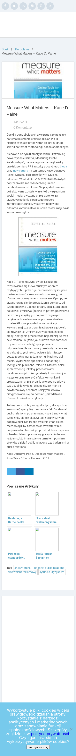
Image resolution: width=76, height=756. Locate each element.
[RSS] (50, 6)
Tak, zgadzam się (38, 747)
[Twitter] (14, 6)
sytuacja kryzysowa (52, 572)
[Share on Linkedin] (29, 471)
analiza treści (22, 568)
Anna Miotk (26, 24)
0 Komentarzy (23, 127)
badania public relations (49, 568)
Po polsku (22, 49)
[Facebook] (5, 6)
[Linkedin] (23, 6)
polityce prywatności (50, 733)
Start (5, 49)
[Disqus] (38, 649)
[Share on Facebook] (20, 471)
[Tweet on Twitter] (11, 471)
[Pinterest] (41, 6)
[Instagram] (32, 6)
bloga (63, 166)
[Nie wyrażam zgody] (71, 729)
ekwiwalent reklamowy (22, 572)
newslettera (20, 170)
